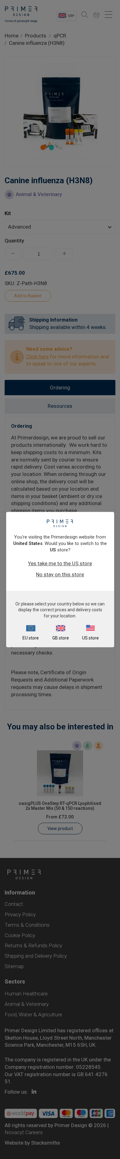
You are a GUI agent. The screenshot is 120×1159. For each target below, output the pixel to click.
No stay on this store (60, 574)
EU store (30, 638)
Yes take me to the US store (60, 563)
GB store (60, 638)
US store (90, 638)
